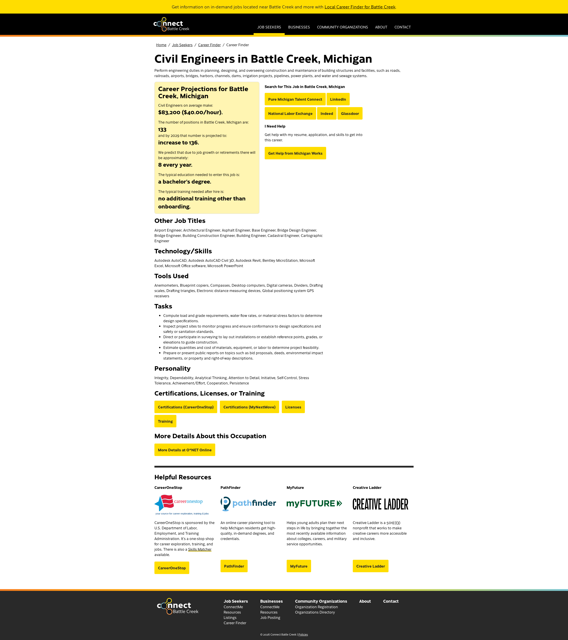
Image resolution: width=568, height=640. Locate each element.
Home (161, 44)
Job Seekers (269, 26)
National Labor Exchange (290, 113)
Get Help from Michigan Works (295, 153)
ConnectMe (233, 606)
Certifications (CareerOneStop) (186, 407)
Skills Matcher (199, 549)
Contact (402, 26)
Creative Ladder (370, 566)
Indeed (327, 113)
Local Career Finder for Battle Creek (360, 7)
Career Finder (209, 44)
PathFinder (234, 566)
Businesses (299, 26)
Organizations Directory (315, 612)
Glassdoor (350, 113)
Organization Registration (316, 606)
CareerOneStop (172, 567)
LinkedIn (338, 99)
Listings (230, 617)
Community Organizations (342, 26)
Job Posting (270, 617)
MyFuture (299, 566)
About (381, 26)
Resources (232, 612)
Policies (303, 634)
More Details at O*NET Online (185, 449)
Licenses (293, 407)
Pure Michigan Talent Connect (295, 99)
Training (165, 421)
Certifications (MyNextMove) (249, 407)
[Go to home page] (171, 30)
